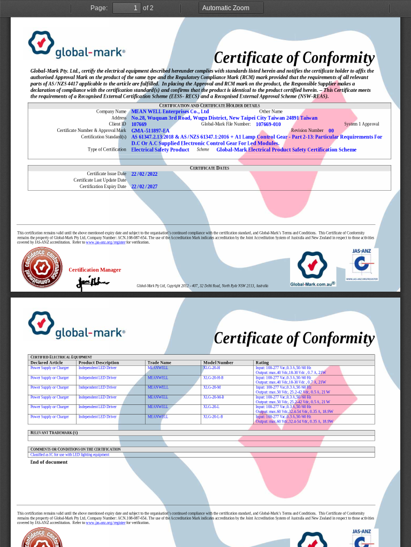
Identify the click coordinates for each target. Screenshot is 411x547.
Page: (99, 8)
